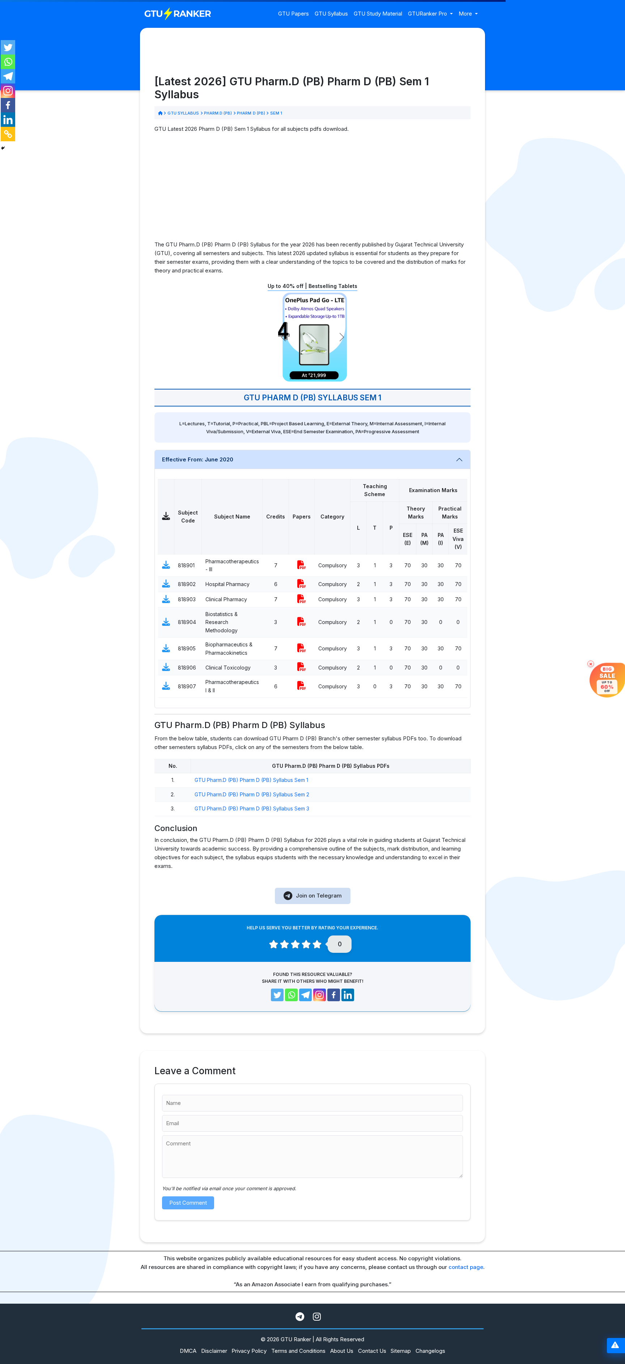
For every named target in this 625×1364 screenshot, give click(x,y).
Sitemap (401, 1350)
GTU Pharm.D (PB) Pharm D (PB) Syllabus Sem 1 (251, 780)
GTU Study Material (378, 13)
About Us (341, 1350)
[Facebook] (8, 105)
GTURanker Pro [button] (428, 13)
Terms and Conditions (298, 1350)
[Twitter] (8, 47)
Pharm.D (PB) (218, 113)
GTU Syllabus (331, 13)
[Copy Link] (8, 134)
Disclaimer (214, 1350)
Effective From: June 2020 (197, 459)
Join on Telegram (319, 895)
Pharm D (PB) (251, 113)
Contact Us (372, 1350)
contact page (465, 1267)
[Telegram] (8, 76)
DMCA (188, 1350)
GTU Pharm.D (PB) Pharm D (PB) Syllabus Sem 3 (252, 808)
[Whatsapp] (8, 62)
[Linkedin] (8, 119)
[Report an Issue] (615, 1345)
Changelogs (430, 1350)
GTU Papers (293, 13)
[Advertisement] (312, 189)
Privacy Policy (249, 1350)
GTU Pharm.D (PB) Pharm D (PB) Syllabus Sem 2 (252, 794)
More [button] (466, 13)
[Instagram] (8, 90)
